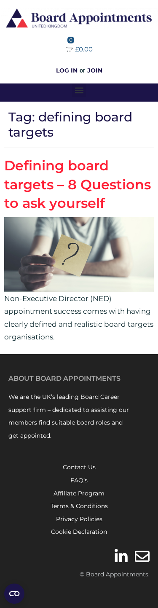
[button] (79, 90)
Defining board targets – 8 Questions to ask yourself (77, 184)
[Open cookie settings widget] (14, 594)
